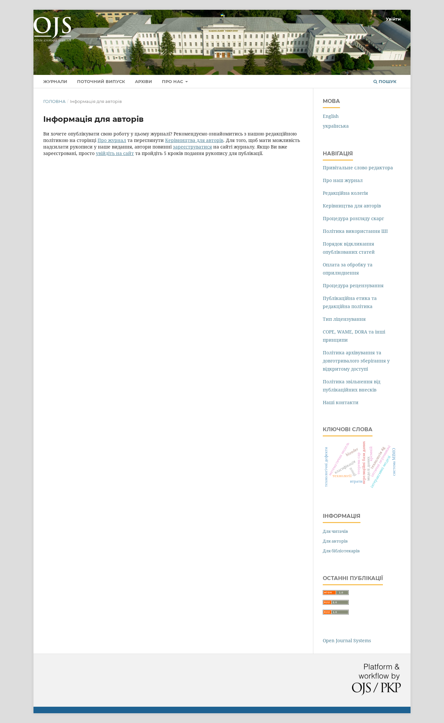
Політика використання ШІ (355, 231)
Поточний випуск (101, 81)
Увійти (393, 18)
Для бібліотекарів (341, 551)
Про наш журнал (343, 180)
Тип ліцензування (344, 319)
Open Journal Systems (347, 640)
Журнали (55, 81)
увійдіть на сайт (115, 153)
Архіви (143, 81)
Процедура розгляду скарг (353, 218)
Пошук (387, 81)
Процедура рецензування (353, 285)
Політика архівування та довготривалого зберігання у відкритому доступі (356, 360)
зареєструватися (192, 147)
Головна (54, 101)
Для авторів (335, 541)
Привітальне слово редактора (358, 167)
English (331, 116)
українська (336, 126)
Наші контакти (341, 402)
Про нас (173, 81)
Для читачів (335, 531)
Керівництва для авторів (194, 140)
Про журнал (112, 140)
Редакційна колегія (345, 193)
